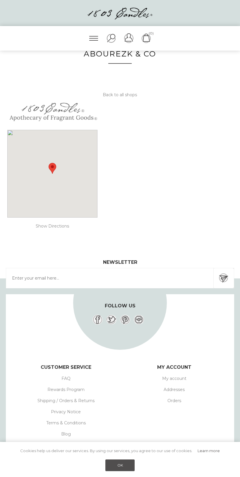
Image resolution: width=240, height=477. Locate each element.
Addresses (174, 389)
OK (120, 465)
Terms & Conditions (66, 423)
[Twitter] (111, 320)
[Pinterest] (125, 320)
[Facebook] (97, 320)
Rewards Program (66, 389)
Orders (174, 400)
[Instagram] (139, 320)
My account (174, 378)
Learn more (209, 450)
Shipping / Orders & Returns (66, 400)
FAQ (66, 378)
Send (223, 278)
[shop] (52, 113)
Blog (66, 434)
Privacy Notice (66, 411)
